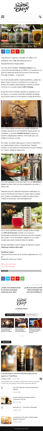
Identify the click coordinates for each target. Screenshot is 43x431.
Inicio (2, 22)
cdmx (10, 271)
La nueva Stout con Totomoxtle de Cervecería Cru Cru (24, 398)
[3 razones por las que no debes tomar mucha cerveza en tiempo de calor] (6, 420)
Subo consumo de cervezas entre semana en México (20, 330)
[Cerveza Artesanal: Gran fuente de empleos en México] (7, 323)
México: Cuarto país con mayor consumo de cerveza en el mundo (35, 330)
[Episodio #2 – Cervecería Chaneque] (6, 409)
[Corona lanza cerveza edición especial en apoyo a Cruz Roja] (21, 358)
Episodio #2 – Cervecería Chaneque (25, 407)
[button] (39, 17)
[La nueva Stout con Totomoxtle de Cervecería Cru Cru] (6, 400)
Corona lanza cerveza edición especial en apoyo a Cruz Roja (19, 374)
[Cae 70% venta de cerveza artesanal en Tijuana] (6, 390)
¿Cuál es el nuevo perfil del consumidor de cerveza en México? (33, 290)
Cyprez (27, 271)
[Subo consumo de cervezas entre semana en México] (21, 323)
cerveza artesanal (19, 271)
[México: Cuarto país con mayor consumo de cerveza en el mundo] (35, 323)
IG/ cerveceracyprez (8, 266)
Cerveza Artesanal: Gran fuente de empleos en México (6, 330)
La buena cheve (8, 46)
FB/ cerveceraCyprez (8, 264)
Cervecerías (8, 22)
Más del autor (31, 315)
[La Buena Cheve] (21, 7)
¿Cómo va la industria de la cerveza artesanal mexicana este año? (10, 290)
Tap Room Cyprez (35, 271)
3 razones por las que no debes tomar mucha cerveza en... (25, 418)
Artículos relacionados (15, 315)
